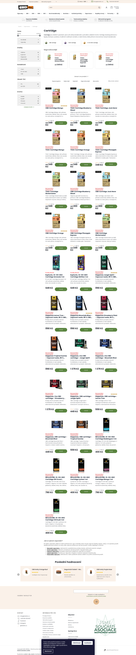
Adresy (70, 625)
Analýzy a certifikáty (48, 624)
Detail (61, 123)
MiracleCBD (30, 59)
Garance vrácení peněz (49, 622)
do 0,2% (30, 86)
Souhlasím (88, 643)
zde (54, 647)
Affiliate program (72, 639)
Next (118, 574)
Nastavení (48, 651)
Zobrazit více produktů (80, 76)
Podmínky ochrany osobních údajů (51, 634)
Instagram (23, 623)
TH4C (30, 69)
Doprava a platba (33, 1)
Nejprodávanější (85, 81)
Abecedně (96, 81)
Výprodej (30, 42)
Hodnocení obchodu (48, 626)
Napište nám (46, 637)
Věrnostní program (46, 1)
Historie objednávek (73, 622)
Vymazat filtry (28, 107)
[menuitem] (21, 14)
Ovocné (30, 103)
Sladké (30, 96)
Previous (19, 574)
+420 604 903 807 (25, 618)
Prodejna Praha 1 (21, 1)
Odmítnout (77, 643)
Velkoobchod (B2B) (73, 636)
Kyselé (30, 99)
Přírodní (30, 101)
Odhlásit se (71, 627)
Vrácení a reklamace (48, 628)
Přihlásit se (97, 601)
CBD (30, 74)
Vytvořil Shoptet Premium (112, 650)
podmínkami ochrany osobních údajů (96, 596)
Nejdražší (75, 81)
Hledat (100, 7)
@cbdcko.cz (23, 625)
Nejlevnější (67, 81)
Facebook (23, 621)
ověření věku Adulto (29, 654)
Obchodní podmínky (48, 632)
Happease (30, 57)
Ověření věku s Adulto (48, 630)
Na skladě (30, 40)
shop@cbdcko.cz (25, 616)
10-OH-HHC (30, 71)
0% (30, 84)
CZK (85, 1)
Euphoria (30, 55)
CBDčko (30, 52)
